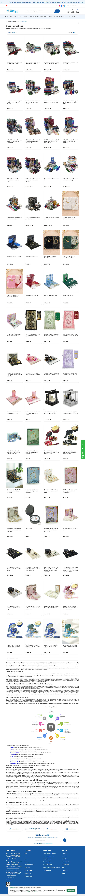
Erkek (10, 16)
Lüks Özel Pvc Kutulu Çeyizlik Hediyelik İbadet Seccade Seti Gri (70, 413)
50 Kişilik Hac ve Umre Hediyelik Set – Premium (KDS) (14, 218)
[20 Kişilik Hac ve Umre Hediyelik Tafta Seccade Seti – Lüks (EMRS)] (14, 86)
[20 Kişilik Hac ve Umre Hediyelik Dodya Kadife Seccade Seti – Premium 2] (70, 125)
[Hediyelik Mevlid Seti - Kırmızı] (33, 281)
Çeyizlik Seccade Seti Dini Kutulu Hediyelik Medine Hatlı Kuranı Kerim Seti (14, 491)
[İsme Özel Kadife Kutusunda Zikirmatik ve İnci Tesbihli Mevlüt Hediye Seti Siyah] (70, 436)
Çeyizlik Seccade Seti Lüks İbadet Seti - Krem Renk (69, 218)
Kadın (6, 16)
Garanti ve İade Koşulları (48, 856)
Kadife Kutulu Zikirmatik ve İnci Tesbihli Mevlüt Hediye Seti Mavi (70, 646)
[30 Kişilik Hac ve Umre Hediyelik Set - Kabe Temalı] (33, 203)
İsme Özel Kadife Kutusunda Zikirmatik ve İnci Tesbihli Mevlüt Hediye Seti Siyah (70, 452)
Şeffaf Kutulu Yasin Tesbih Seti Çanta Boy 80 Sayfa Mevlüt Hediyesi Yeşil (32, 452)
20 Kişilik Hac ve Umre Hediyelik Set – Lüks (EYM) (70, 63)
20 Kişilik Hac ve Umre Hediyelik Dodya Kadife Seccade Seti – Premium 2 (70, 141)
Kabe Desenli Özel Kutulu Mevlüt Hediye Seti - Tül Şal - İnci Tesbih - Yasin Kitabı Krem (33, 569)
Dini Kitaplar (36, 16)
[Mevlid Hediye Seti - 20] (70, 281)
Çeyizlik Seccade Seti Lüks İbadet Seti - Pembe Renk (13, 296)
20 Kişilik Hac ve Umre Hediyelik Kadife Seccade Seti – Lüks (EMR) (33, 102)
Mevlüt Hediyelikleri (27, 16)
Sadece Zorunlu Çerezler (49, 890)
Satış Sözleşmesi (47, 858)
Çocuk (14, 16)
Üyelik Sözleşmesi (47, 864)
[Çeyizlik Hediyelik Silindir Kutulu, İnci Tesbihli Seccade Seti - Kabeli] (33, 320)
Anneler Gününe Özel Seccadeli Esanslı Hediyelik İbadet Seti (14, 335)
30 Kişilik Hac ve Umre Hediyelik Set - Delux (51, 218)
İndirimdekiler (65, 858)
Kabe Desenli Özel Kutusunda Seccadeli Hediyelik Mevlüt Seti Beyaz (14, 608)
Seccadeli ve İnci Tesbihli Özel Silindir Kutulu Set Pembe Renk (33, 374)
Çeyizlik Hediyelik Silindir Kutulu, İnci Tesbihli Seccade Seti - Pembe (33, 413)
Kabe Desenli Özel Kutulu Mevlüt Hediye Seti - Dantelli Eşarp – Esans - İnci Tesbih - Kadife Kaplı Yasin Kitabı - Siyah (70, 569)
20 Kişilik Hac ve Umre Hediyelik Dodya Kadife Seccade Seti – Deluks (14, 180)
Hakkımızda (64, 870)
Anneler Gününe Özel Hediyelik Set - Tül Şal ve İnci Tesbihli (51, 607)
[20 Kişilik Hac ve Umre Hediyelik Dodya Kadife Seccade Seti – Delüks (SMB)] (14, 125)
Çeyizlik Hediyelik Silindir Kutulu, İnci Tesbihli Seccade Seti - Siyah (51, 374)
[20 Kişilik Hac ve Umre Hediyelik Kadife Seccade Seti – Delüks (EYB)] (70, 86)
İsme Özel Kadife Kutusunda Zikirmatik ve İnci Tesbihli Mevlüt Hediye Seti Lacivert (14, 647)
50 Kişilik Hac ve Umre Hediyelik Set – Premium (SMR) (70, 179)
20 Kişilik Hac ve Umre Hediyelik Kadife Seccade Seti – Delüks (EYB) (70, 102)
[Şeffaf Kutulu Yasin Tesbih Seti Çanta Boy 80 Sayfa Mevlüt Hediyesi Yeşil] (33, 436)
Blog (63, 867)
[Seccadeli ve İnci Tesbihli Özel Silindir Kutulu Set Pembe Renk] (33, 359)
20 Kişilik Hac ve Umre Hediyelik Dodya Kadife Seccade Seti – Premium (33, 180)
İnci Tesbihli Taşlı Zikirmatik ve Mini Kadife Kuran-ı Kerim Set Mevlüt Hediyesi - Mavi (13, 452)
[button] (6, 23)
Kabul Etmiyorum (61, 890)
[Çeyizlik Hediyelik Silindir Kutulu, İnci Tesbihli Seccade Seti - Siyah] (51, 359)
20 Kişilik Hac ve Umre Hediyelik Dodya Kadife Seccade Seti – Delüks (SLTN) (33, 141)
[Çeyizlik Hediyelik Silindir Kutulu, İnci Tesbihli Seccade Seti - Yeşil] (51, 320)
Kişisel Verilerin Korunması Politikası (51, 867)
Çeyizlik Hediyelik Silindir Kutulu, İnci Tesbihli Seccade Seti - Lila (70, 374)
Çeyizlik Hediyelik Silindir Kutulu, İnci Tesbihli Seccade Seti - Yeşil (51, 335)
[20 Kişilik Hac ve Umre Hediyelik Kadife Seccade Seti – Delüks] (51, 86)
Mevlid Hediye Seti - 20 (68, 295)
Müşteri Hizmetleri (66, 861)
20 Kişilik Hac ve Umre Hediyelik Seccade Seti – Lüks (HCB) (14, 63)
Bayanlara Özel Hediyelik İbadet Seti (70, 529)
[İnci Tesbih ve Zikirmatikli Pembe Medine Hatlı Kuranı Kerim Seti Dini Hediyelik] (33, 592)
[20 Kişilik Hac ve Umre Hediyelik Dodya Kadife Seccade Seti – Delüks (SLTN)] (33, 125)
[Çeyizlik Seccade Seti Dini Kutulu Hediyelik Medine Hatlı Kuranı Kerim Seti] (14, 475)
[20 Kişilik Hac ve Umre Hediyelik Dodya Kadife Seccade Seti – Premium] (33, 164)
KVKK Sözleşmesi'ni (38, 843)
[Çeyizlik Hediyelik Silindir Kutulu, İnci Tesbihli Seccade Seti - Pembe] (33, 397)
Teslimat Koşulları (47, 870)
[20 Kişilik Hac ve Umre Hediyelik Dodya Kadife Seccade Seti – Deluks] (14, 164)
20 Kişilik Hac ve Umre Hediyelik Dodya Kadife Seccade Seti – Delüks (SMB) (14, 141)
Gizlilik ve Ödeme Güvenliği (49, 853)
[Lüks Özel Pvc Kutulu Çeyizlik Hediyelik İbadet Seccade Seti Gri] (70, 397)
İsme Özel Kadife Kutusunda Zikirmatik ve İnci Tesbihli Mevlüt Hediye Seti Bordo (51, 452)
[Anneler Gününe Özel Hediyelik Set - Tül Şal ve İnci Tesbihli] (51, 592)
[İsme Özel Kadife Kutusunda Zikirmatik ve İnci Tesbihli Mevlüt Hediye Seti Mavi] (33, 631)
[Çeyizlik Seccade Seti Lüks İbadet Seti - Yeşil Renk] (70, 242)
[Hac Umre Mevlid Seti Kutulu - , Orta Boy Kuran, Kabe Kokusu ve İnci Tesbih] (14, 359)
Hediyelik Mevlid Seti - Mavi (50, 295)
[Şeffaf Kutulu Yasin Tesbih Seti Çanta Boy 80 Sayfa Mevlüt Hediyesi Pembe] (70, 475)
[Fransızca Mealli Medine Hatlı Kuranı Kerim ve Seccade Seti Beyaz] (51, 475)
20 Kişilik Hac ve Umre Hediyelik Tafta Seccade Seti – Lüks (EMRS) (14, 102)
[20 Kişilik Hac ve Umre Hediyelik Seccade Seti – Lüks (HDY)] (33, 48)
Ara (57, 10)
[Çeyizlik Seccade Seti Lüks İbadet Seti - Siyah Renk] (51, 242)
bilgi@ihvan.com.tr (12, 880)
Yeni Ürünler (65, 856)
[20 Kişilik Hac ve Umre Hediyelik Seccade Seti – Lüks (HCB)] (14, 48)
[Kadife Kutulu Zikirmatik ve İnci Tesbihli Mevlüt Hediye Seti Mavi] (70, 631)
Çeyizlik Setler (74, 16)
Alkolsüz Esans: (13, 754)
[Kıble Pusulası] (33, 514)
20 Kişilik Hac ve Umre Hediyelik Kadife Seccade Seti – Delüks (51, 101)
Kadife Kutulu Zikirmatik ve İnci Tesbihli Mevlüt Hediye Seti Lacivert (51, 647)
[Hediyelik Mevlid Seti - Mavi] (51, 281)
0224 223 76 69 (11, 877)
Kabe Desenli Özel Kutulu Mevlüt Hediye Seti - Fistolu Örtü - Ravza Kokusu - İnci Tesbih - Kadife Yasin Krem (51, 569)
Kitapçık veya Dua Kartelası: (15, 761)
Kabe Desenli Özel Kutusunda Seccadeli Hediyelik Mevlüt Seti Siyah (14, 569)
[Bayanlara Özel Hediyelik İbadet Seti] (70, 514)
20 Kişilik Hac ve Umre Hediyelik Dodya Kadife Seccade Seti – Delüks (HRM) (51, 141)
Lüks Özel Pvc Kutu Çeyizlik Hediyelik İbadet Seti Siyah (50, 413)
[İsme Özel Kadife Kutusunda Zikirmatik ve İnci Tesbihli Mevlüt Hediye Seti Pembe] (70, 592)
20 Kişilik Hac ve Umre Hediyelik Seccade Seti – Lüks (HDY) (33, 63)
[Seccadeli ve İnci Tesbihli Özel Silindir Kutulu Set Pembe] (14, 397)
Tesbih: (11, 749)
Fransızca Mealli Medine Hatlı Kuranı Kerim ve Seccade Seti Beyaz (51, 491)
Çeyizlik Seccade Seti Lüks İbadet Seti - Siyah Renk (50, 257)
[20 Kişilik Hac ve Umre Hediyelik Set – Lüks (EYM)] (70, 48)
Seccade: (12, 747)
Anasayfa (9, 21)
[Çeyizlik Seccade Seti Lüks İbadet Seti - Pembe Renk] (14, 281)
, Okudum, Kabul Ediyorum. (43, 843)
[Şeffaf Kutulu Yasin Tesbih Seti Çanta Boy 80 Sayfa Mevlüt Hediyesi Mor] (51, 514)
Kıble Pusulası (29, 528)
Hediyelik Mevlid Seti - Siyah (32, 256)
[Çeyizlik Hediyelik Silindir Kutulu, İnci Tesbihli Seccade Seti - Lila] (70, 359)
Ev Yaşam (19, 16)
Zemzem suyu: (13, 758)
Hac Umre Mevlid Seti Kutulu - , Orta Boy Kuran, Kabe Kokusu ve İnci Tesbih (14, 374)
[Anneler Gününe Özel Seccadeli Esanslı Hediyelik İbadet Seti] (14, 320)
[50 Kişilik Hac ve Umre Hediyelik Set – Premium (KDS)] (14, 203)
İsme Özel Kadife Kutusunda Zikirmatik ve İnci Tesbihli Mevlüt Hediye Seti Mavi (33, 647)
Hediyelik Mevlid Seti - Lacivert (14, 256)
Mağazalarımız (65, 864)
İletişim (63, 873)
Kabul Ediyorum (71, 890)
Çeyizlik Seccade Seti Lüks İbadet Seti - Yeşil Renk (69, 257)
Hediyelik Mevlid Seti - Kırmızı (32, 295)
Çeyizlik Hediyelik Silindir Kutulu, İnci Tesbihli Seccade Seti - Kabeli (33, 335)
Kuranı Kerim (52, 16)
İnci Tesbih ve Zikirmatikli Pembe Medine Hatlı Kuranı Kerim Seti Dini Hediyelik (33, 608)
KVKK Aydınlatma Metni (32, 891)
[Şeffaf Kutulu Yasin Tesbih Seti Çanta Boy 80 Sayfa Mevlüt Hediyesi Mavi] (33, 475)
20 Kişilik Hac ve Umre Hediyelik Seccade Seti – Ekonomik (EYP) (51, 63)
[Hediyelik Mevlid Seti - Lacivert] (14, 242)
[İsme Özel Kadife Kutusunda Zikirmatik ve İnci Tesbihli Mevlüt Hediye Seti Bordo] (51, 436)
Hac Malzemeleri (44, 16)
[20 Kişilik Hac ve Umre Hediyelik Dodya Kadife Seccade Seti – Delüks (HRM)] (51, 125)
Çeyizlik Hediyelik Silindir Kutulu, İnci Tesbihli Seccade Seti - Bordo (70, 335)
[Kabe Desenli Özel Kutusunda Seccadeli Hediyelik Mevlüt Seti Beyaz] (14, 592)
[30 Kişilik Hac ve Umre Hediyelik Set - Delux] (51, 203)
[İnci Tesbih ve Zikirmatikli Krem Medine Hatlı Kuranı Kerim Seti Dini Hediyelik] (14, 514)
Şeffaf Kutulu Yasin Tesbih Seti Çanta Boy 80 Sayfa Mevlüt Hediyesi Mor (51, 530)
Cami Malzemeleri (60, 16)
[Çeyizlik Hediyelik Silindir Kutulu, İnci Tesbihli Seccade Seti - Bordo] (70, 320)
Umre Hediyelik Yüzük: (14, 763)
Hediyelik (68, 16)
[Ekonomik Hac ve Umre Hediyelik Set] (51, 164)
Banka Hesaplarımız (47, 861)
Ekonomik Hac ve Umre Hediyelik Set (51, 179)
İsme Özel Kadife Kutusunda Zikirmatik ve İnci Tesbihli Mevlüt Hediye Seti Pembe (70, 608)
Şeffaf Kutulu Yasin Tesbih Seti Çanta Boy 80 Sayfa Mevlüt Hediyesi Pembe (70, 491)
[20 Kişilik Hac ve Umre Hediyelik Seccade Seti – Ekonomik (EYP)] (51, 48)
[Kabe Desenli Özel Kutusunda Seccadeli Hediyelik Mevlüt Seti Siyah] (14, 553)
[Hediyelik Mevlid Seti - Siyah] (33, 242)
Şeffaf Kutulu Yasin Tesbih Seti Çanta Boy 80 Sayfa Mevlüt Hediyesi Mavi (32, 491)
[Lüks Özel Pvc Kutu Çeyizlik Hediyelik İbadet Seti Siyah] (51, 397)
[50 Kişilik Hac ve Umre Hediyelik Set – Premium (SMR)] (70, 164)
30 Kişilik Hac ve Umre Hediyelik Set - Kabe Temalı (33, 218)
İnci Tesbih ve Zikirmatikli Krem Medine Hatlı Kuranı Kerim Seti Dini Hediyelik (14, 530)
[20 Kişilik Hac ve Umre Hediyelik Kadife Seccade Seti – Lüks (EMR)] (33, 86)
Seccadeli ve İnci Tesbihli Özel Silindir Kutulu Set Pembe (14, 413)
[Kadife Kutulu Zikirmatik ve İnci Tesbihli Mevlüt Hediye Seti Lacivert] (51, 631)
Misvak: (11, 756)
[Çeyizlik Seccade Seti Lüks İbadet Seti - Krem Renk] (70, 203)
